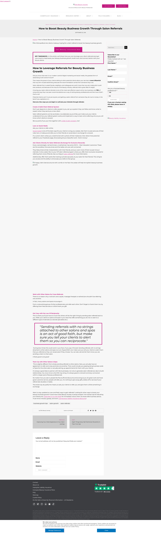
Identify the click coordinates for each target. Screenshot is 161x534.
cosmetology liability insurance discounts (72, 398)
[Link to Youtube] (49, 504)
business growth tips (41, 403)
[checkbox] (108, 92)
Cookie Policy (37, 497)
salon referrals (68, 154)
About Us (36, 485)
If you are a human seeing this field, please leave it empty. (117, 104)
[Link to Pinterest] (45, 504)
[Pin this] (95, 410)
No (110, 96)
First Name (112, 63)
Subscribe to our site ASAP (52, 396)
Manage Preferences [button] (54, 530)
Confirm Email (113, 82)
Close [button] (106, 530)
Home (35, 39)
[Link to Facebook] (34, 504)
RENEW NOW (122, 6)
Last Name (112, 70)
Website (39, 466)
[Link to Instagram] (41, 504)
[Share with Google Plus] (93, 410)
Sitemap (35, 495)
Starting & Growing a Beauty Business (104, 24)
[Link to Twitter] (38, 504)
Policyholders (104, 16)
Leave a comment (68, 410)
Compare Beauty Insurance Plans (44, 490)
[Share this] (88, 410)
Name (38, 458)
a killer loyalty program (68, 121)
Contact (35, 482)
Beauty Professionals (52, 24)
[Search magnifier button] (125, 47)
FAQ (34, 492)
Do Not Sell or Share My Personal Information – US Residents (53, 500)
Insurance (49, 16)
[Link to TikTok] (53, 504)
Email (38, 462)
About (88, 16)
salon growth (54, 403)
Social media (37, 131)
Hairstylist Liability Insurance (42, 487)
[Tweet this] (90, 410)
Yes (110, 92)
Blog (119, 16)
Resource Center (72, 16)
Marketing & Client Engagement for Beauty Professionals (76, 24)
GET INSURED (108, 6)
